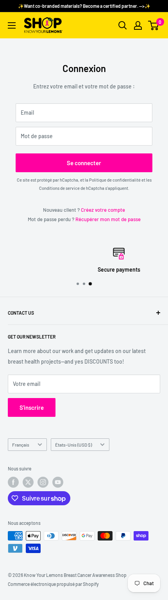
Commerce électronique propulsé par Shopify (53, 584)
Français (20, 444)
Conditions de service (59, 188)
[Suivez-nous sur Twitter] (28, 482)
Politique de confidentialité (115, 179)
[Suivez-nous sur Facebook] (13, 482)
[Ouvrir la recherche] (122, 25)
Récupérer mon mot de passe (108, 219)
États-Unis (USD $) (73, 444)
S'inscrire (32, 407)
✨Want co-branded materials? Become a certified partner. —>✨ (84, 6)
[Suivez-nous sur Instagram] (43, 482)
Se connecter (84, 162)
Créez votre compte (103, 210)
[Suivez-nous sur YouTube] (57, 482)
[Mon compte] (138, 25)
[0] (154, 25)
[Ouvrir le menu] (12, 25)
